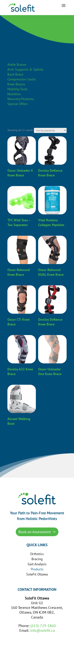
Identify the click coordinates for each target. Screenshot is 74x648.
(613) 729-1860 (43, 625)
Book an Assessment (34, 531)
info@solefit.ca (42, 630)
